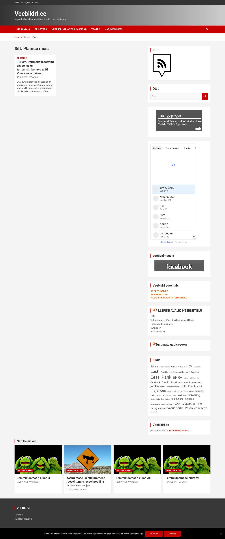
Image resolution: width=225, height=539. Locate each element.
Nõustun (154, 533)
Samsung (194, 395)
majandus (158, 391)
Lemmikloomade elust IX (33, 478)
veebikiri (154, 412)
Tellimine (19, 514)
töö (177, 403)
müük (183, 391)
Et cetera (40, 29)
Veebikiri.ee (30, 13)
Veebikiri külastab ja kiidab (69, 29)
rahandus (160, 395)
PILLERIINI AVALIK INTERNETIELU (168, 297)
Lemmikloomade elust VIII (133, 478)
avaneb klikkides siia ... (180, 430)
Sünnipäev (155, 327)
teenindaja (155, 399)
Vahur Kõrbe (175, 408)
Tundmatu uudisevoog (171, 344)
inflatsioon (183, 382)
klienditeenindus (173, 386)
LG (200, 386)
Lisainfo (172, 533)
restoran (182, 395)
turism (179, 399)
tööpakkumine (191, 403)
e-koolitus (197, 367)
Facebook (155, 382)
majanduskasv (173, 391)
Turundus (189, 398)
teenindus (165, 399)
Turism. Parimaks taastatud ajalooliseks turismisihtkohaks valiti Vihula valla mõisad (35, 67)
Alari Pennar (164, 367)
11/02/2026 (72, 489)
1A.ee (154, 366)
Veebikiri (34, 77)
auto (185, 367)
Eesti (154, 371)
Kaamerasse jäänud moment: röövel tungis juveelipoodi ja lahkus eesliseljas (85, 481)
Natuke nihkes (114, 29)
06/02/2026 (122, 482)
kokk (184, 386)
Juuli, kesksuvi (157, 331)
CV (190, 366)
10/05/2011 (22, 77)
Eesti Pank (160, 377)
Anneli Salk (177, 366)
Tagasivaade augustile (161, 324)
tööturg (153, 408)
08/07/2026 (22, 482)
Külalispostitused (23, 518)
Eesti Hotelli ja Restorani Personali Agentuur (180, 372)
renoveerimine (171, 396)
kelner (162, 386)
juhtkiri (154, 386)
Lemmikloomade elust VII (182, 478)
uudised (162, 408)
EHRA (177, 377)
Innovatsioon (195, 382)
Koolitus (193, 386)
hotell (174, 382)
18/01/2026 (171, 482)
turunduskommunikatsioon (161, 404)
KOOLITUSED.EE (159, 291)
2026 (152, 316)
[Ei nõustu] (221, 533)
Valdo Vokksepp (196, 408)
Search (205, 96)
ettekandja (194, 378)
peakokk (190, 391)
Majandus (23, 29)
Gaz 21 (166, 382)
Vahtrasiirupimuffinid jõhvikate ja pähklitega (172, 320)
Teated (95, 29)
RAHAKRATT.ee (159, 294)
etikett (186, 378)
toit (173, 399)
